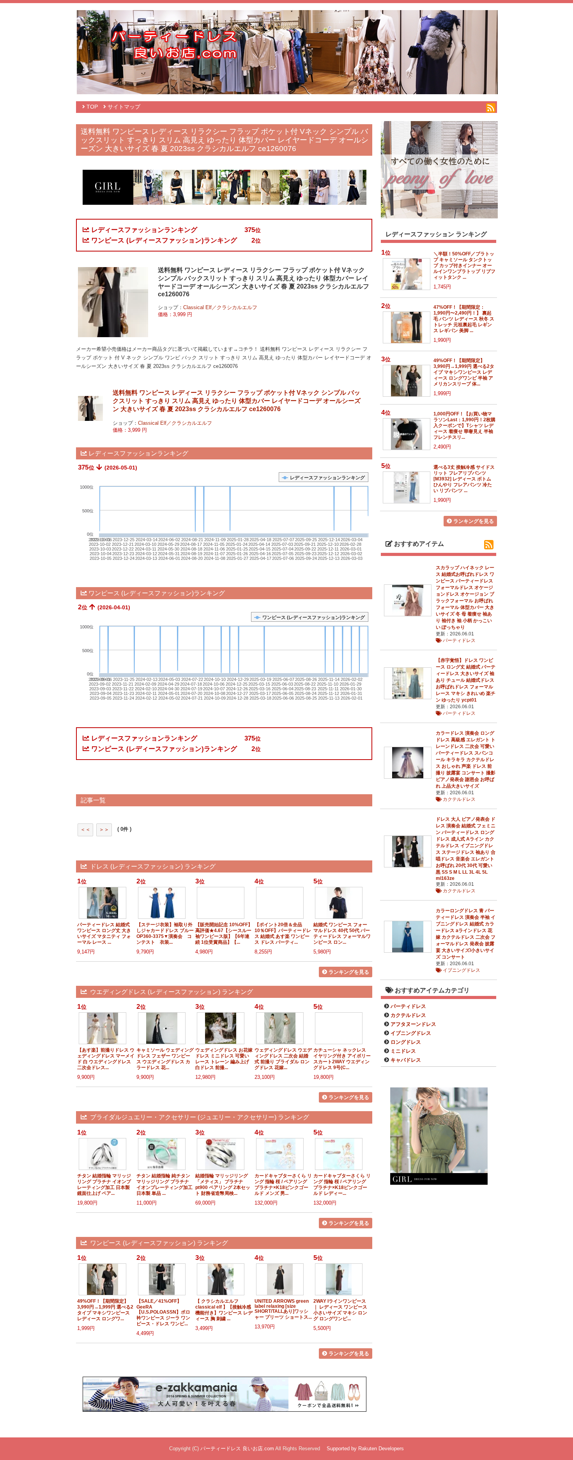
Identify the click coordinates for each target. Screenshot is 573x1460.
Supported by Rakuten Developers (365, 1448)
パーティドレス (459, 640)
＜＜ (85, 829)
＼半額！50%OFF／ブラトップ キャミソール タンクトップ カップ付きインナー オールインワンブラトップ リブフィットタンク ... (464, 265)
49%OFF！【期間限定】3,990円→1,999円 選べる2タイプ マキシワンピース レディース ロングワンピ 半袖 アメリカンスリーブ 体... (463, 372)
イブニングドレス (461, 970)
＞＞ (104, 829)
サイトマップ (124, 107)
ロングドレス (406, 1042)
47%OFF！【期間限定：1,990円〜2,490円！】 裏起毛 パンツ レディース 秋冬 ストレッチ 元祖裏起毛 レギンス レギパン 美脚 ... (463, 318)
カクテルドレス (459, 799)
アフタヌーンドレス (413, 1024)
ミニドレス (403, 1051)
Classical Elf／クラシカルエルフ (220, 307)
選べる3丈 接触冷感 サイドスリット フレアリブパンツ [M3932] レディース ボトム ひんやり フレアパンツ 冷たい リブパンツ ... (464, 478)
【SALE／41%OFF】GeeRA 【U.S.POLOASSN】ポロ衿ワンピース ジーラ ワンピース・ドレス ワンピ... (163, 1312)
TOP (92, 107)
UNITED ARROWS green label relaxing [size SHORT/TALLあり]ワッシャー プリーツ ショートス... (283, 1308)
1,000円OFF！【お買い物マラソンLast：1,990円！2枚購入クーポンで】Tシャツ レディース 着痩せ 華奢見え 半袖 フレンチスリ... (464, 425)
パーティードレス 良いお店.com (237, 1448)
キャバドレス (406, 1060)
